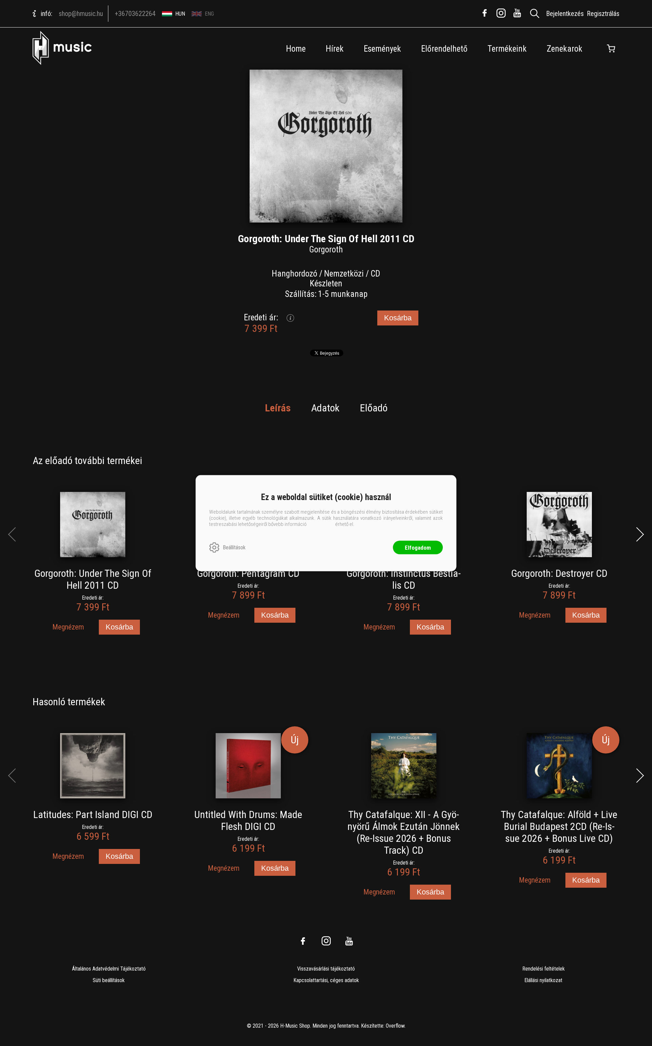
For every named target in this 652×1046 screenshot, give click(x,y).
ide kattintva (321, 524)
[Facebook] (484, 12)
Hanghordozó (294, 274)
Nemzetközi (344, 274)
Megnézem (68, 627)
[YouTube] (517, 12)
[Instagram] (500, 12)
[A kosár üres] (610, 48)
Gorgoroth (326, 249)
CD (375, 274)
